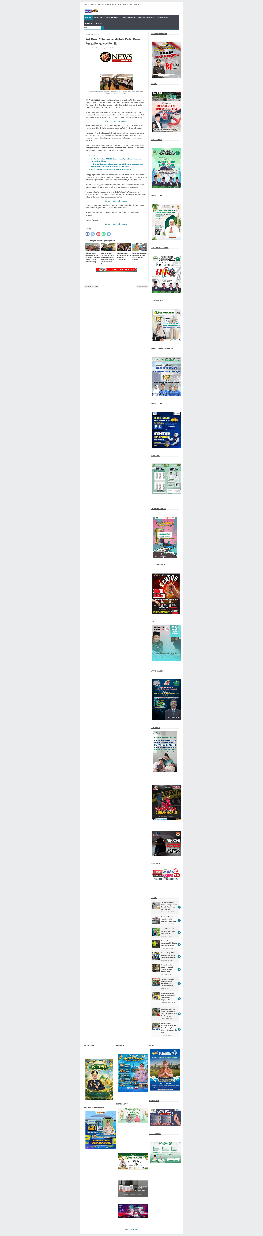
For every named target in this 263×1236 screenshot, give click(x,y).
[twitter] (93, 234)
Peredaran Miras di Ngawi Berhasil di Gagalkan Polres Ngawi (168, 919)
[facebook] (87, 234)
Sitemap (136, 5)
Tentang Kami (127, 5)
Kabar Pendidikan (129, 18)
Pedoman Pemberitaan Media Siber (109, 5)
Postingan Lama (142, 286)
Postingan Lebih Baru (91, 286)
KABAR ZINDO (134, 1230)
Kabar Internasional (113, 18)
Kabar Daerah (98, 18)
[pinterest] (98, 234)
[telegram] (109, 234)
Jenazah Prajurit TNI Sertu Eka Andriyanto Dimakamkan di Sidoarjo (169, 955)
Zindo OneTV (89, 23)
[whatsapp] (104, 234)
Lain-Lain (99, 23)
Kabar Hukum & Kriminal (146, 18)
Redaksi (93, 5)
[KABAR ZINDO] (91, 11)
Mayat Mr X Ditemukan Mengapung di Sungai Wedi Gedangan (168, 931)
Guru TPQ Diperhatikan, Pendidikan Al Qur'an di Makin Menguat (111, 169)
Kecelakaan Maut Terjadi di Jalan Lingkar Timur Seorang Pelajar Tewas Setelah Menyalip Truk (169, 1028)
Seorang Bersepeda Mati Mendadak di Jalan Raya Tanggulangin (169, 943)
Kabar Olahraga (162, 18)
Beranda (86, 5)
